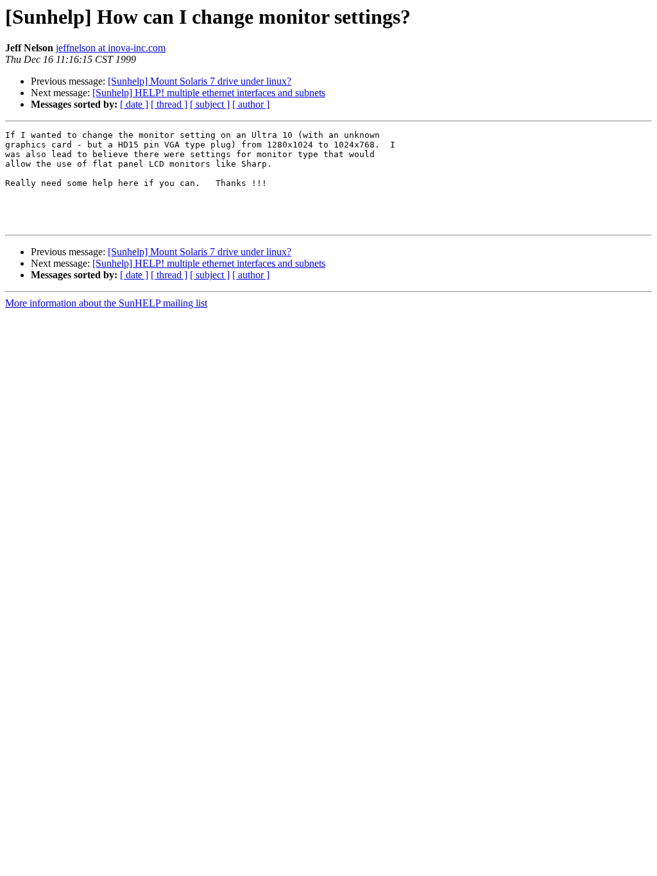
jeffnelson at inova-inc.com (111, 47)
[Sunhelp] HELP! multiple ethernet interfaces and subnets (208, 92)
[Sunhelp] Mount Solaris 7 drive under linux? (199, 81)
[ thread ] (169, 104)
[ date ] (134, 104)
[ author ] (250, 104)
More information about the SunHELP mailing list (106, 303)
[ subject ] (210, 104)
